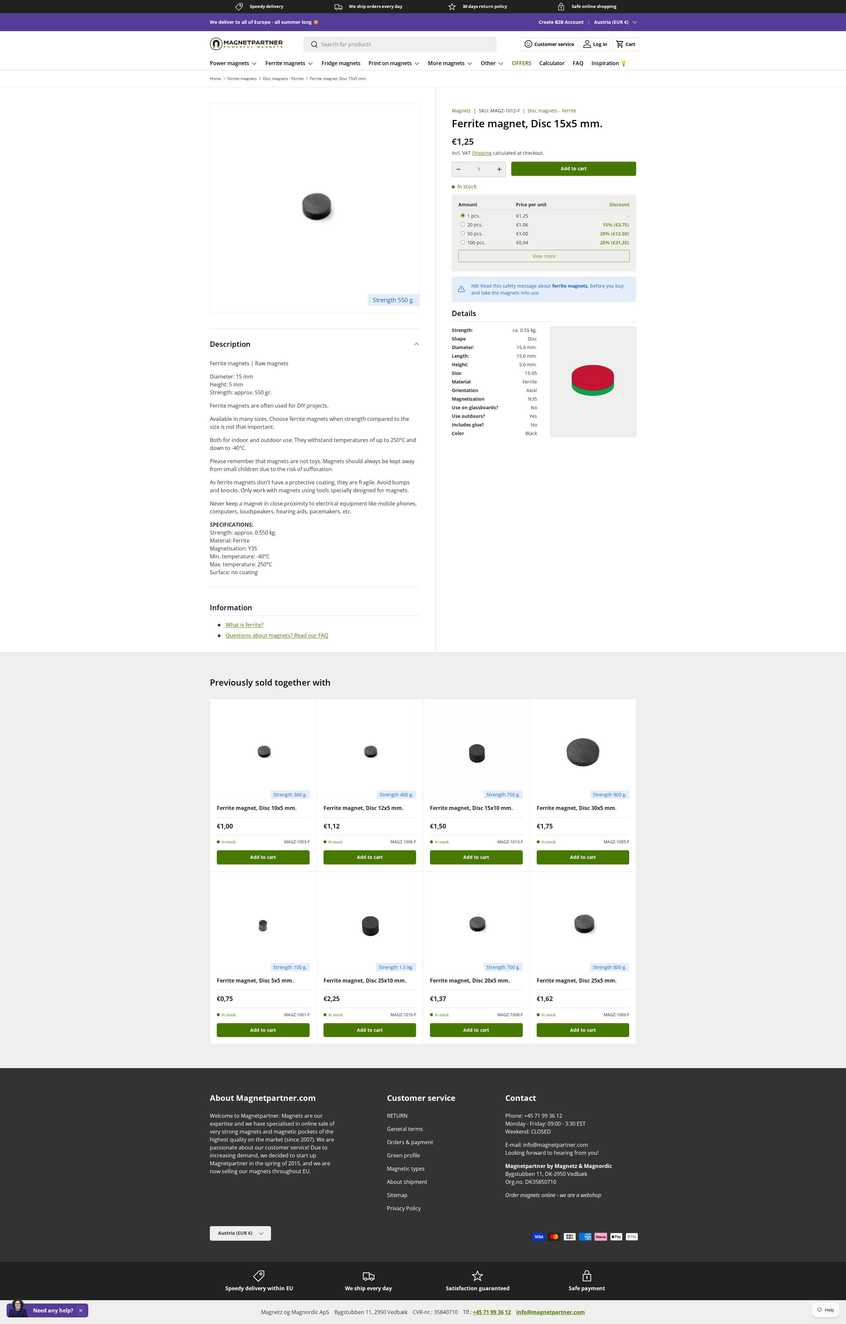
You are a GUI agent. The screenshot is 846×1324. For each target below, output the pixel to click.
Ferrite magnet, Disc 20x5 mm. (470, 980)
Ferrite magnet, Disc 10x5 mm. (257, 808)
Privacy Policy (404, 1208)
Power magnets (229, 63)
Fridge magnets (341, 63)
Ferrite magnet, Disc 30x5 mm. (577, 808)
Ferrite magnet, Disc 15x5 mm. (338, 79)
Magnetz (461, 110)
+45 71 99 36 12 (492, 1312)
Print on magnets (390, 63)
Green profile (403, 1155)
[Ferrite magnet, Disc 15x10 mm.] (476, 752)
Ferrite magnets (285, 63)
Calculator (552, 63)
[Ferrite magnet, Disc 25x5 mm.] (583, 924)
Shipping (482, 153)
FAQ (578, 63)
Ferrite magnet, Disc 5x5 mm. (255, 980)
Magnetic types (406, 1168)
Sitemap (397, 1195)
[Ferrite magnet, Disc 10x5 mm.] (263, 752)
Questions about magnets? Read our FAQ (277, 635)
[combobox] (400, 44)
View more (544, 256)
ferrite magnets (570, 286)
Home (215, 79)
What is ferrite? (244, 624)
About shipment (407, 1181)
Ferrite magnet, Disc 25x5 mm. (577, 980)
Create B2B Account (561, 22)
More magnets (446, 63)
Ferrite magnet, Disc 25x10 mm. (365, 980)
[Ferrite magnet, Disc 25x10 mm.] (370, 924)
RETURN (397, 1115)
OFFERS (521, 63)
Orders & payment (410, 1142)
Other (488, 63)
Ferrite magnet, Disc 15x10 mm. (471, 808)
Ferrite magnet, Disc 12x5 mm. (364, 808)
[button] (626, 44)
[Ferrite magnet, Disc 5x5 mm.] (263, 924)
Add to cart (574, 168)
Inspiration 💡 (609, 63)
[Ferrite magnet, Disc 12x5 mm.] (370, 752)
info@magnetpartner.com (550, 1312)
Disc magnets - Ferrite (283, 79)
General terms (405, 1129)
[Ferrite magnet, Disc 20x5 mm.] (476, 924)
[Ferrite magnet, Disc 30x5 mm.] (583, 752)
